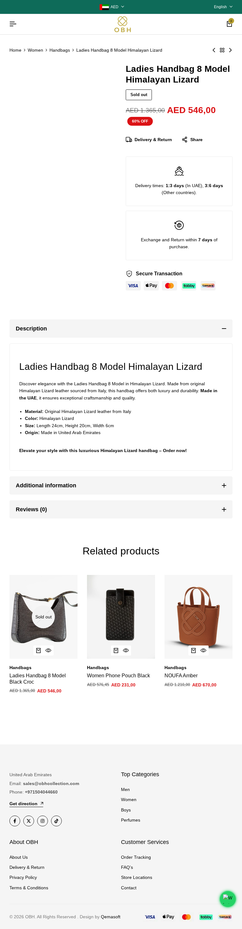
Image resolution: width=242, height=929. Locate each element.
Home (15, 50)
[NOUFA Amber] (198, 617)
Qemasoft (110, 916)
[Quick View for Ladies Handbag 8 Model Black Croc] (48, 650)
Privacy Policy (23, 877)
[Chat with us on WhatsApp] (228, 899)
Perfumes (130, 820)
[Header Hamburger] (12, 24)
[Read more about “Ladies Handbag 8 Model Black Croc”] (38, 650)
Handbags (59, 50)
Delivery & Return (153, 139)
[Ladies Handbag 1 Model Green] (230, 50)
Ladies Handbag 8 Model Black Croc (37, 678)
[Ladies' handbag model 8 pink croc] (214, 50)
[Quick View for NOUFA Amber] (204, 650)
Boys (126, 809)
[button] (116, 650)
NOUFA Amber (181, 675)
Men (125, 789)
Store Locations (136, 877)
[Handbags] (222, 50)
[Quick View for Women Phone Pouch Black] (126, 650)
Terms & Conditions (28, 887)
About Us (18, 857)
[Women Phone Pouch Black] (121, 617)
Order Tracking (136, 857)
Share (196, 139)
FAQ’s (127, 867)
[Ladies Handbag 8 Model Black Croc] (43, 617)
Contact (128, 887)
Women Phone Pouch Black (118, 675)
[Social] (14, 821)
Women (35, 50)
